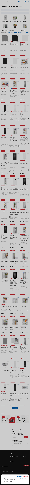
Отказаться (25, 476)
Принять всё (20, 476)
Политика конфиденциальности (22, 478)
